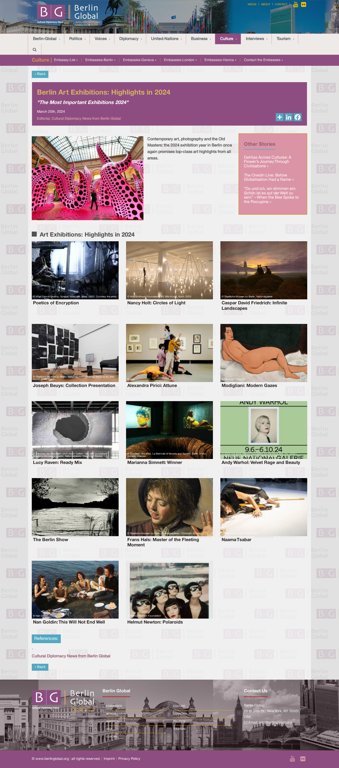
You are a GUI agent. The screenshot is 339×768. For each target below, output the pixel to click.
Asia (109, 729)
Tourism (284, 39)
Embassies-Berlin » (100, 60)
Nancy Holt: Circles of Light (156, 303)
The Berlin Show (50, 540)
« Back (40, 74)
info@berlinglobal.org (275, 722)
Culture (226, 39)
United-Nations (164, 39)
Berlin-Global (45, 39)
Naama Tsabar (236, 540)
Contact (281, 4)
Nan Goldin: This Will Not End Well (69, 622)
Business (199, 39)
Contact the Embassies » (263, 60)
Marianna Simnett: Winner (154, 463)
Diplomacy (128, 39)
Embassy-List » (66, 60)
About (265, 4)
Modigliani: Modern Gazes (249, 386)
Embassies (114, 706)
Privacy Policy (129, 759)
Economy (180, 714)
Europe (111, 736)
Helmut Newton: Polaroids (155, 622)
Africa (111, 714)
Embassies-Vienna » (220, 60)
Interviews (255, 39)
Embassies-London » (180, 60)
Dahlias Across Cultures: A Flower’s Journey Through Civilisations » (267, 162)
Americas (113, 721)
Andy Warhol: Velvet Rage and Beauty (261, 463)
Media (252, 4)
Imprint (109, 759)
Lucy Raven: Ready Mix (57, 463)
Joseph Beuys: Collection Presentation (74, 386)
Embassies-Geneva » (139, 60)
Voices (101, 39)
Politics (75, 39)
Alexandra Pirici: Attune (152, 386)
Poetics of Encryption (56, 303)
